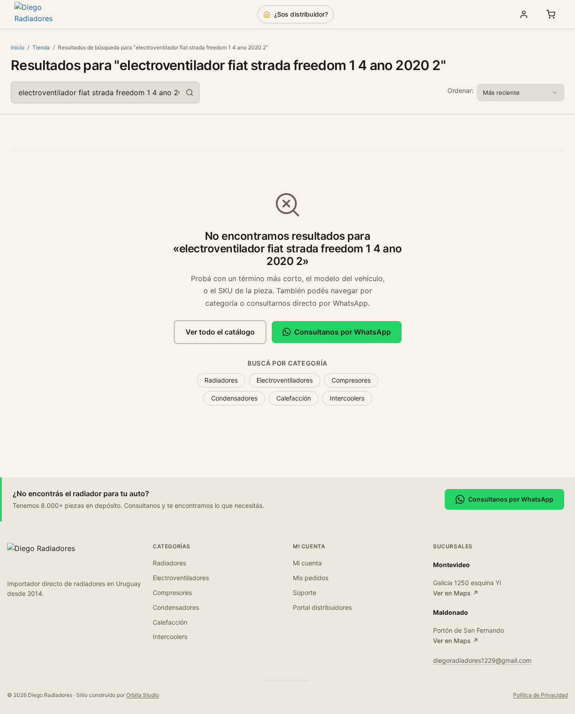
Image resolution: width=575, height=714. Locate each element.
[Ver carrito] (551, 14)
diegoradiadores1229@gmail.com (482, 660)
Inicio (17, 47)
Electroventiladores (285, 380)
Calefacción (293, 398)
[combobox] (105, 92)
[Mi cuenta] (524, 14)
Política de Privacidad (540, 695)
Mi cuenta (307, 563)
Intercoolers (347, 398)
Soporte (304, 592)
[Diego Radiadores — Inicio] (45, 14)
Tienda (41, 47)
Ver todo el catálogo (220, 331)
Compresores (351, 380)
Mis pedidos (310, 578)
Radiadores (221, 380)
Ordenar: (460, 90)
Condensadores (234, 398)
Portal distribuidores (322, 607)
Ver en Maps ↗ (455, 593)
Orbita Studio (142, 695)
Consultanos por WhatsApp (342, 331)
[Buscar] (189, 92)
